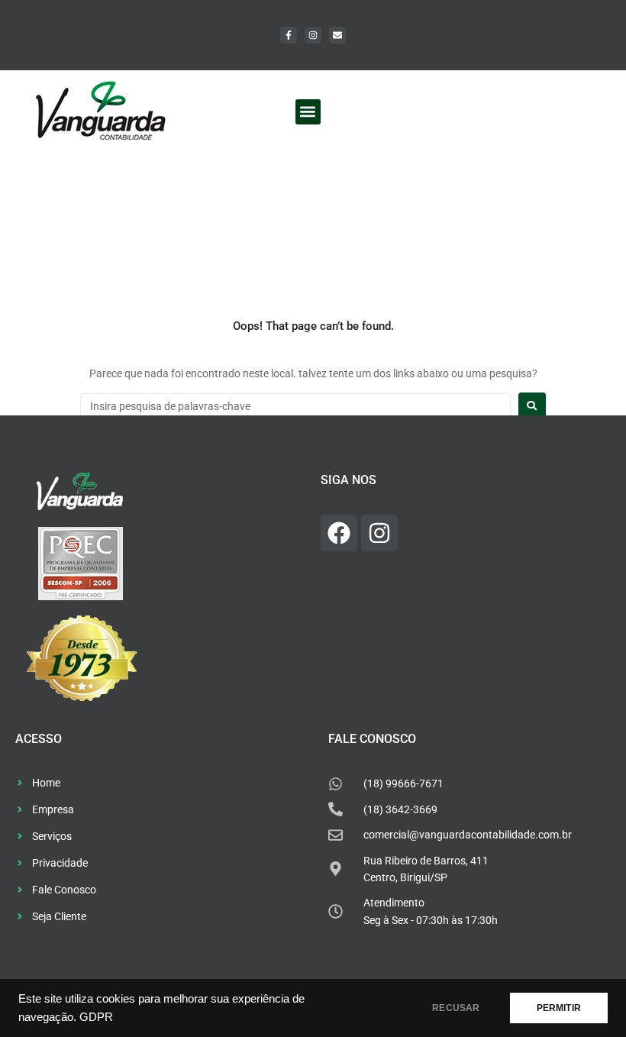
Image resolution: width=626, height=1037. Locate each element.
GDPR (96, 1017)
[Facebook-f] (288, 35)
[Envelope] (337, 35)
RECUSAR (455, 1008)
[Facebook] (339, 533)
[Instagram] (313, 35)
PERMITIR (559, 1008)
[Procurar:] (295, 406)
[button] (308, 111)
